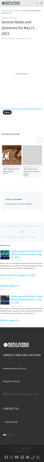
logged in (16, 204)
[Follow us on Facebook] (6, 457)
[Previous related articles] (35, 140)
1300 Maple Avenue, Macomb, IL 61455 (22, 394)
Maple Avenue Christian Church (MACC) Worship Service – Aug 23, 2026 (27, 254)
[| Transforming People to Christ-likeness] (11, 2)
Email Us (9, 435)
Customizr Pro (26, 451)
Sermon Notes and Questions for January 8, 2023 (31, 171)
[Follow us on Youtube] (17, 457)
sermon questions (16, 10)
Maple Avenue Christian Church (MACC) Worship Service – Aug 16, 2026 (27, 299)
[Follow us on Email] (27, 457)
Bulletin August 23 (9, 285)
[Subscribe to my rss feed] (38, 457)
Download (7, 112)
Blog (7, 10)
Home (3, 10)
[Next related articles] (40, 140)
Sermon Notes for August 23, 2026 (17, 275)
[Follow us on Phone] (33, 457)
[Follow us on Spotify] (22, 457)
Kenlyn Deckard (8, 38)
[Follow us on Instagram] (11, 457)
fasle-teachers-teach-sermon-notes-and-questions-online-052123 (22, 109)
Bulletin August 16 (9, 320)
